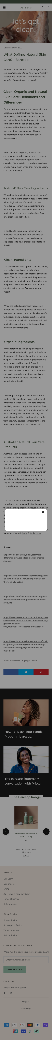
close (43, 512)
